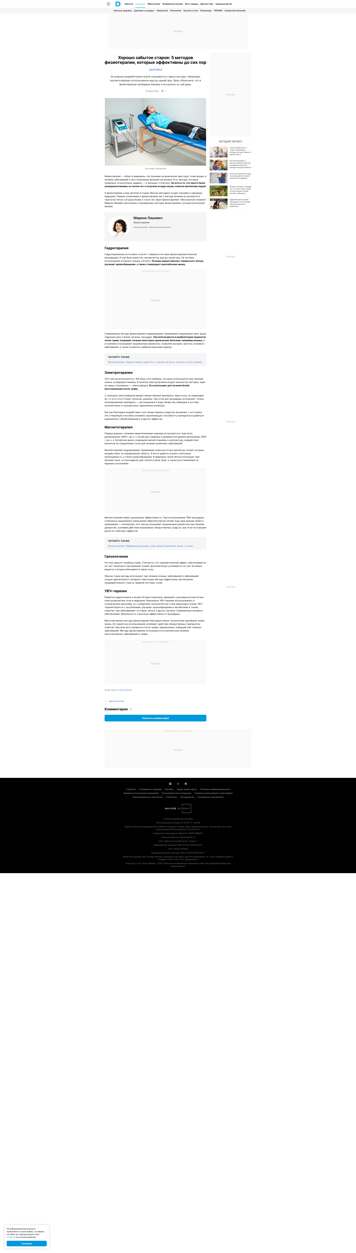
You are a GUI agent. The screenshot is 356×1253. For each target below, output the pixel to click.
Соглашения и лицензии (150, 789)
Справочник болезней (234, 10)
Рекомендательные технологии (147, 797)
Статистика (171, 797)
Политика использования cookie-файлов (214, 793)
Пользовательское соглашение (176, 793)
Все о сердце (191, 4)
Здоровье (140, 4)
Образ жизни (153, 4)
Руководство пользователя (210, 797)
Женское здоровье (123, 10)
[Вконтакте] (170, 783)
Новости (129, 4)
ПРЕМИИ (218, 10)
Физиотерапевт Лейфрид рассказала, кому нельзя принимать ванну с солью (150, 546)
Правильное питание (172, 4)
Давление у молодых (144, 10)
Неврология (162, 10)
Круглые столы (190, 10)
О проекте (131, 789)
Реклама (169, 789)
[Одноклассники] (178, 783)
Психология (175, 10)
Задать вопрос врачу (187, 789)
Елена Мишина (125, 690)
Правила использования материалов (141, 793)
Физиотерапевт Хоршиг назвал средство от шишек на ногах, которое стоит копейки (155, 362)
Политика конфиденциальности (215, 789)
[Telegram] (186, 783)
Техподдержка (187, 797)
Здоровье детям (223, 4)
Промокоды (206, 10)
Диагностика (206, 4)
